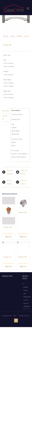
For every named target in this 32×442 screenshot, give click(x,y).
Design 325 (22, 257)
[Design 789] (23, 203)
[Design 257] (8, 210)
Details (9, 237)
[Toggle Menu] (28, 8)
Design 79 (7, 257)
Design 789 (22, 212)
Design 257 (8, 227)
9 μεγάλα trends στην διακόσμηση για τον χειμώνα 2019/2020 (26, 295)
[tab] (5, 110)
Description (5, 111)
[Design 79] (8, 247)
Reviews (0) (5, 117)
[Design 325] (23, 247)
